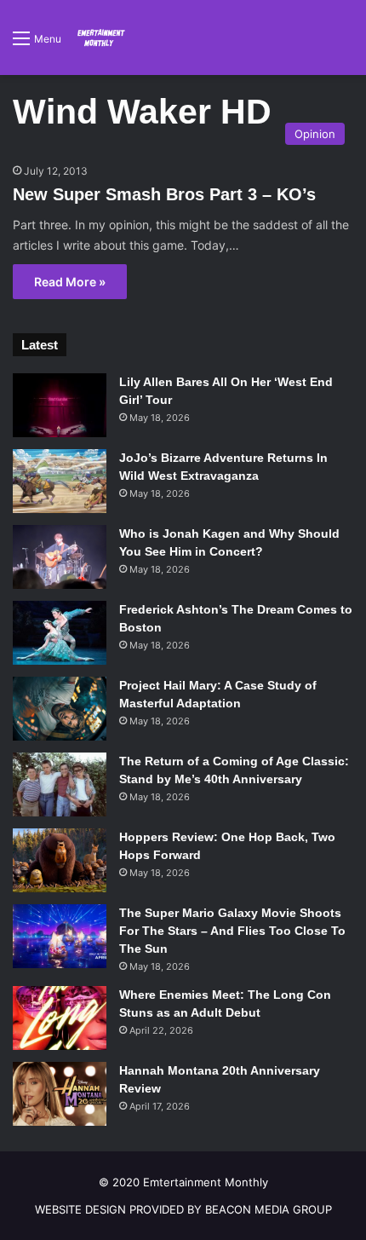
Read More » (70, 281)
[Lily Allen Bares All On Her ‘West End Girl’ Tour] (59, 405)
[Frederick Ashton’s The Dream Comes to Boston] (59, 633)
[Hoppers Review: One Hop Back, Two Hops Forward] (59, 860)
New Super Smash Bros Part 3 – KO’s (164, 194)
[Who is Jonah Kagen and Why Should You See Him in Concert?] (59, 557)
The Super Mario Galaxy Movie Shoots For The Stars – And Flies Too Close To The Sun (232, 930)
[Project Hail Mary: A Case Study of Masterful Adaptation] (59, 709)
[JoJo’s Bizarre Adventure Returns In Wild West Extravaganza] (59, 481)
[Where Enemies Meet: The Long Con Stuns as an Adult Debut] (59, 1018)
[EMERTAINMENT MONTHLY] (99, 37)
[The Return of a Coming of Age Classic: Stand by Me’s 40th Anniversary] (59, 784)
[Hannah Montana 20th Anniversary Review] (59, 1094)
